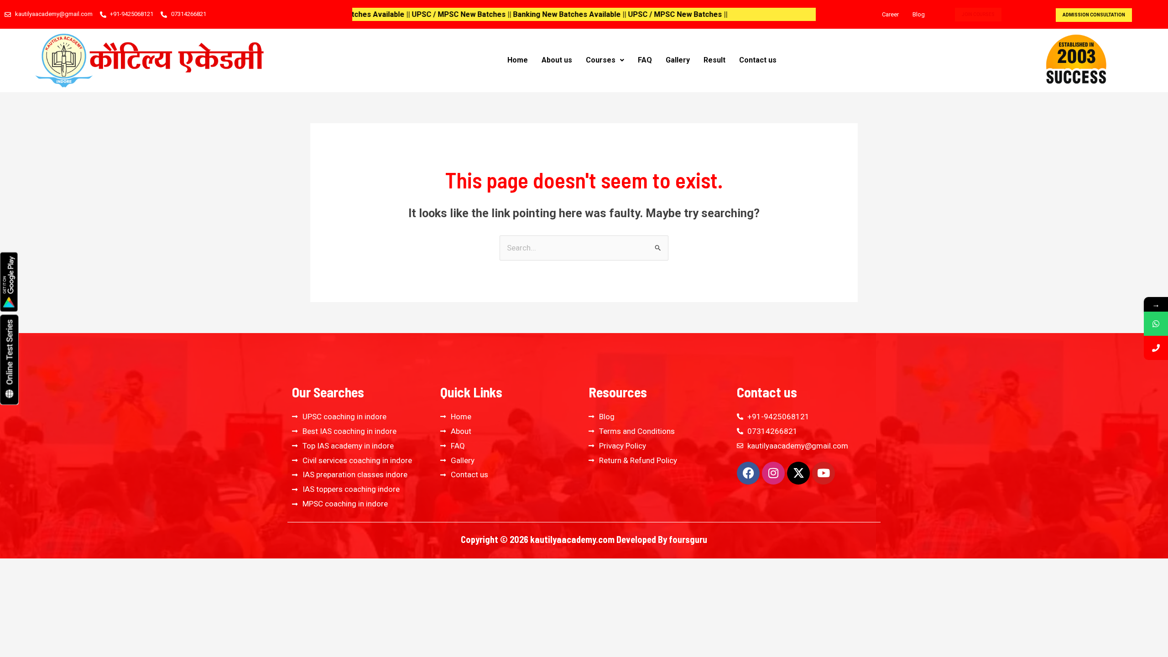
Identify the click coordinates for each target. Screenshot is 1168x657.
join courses (978, 14)
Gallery (678, 60)
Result (714, 60)
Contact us (758, 60)
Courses (600, 60)
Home (517, 60)
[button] (605, 60)
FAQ (645, 60)
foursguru (688, 539)
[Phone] (1156, 348)
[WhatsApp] (1156, 324)
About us (557, 60)
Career (890, 14)
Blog (918, 14)
